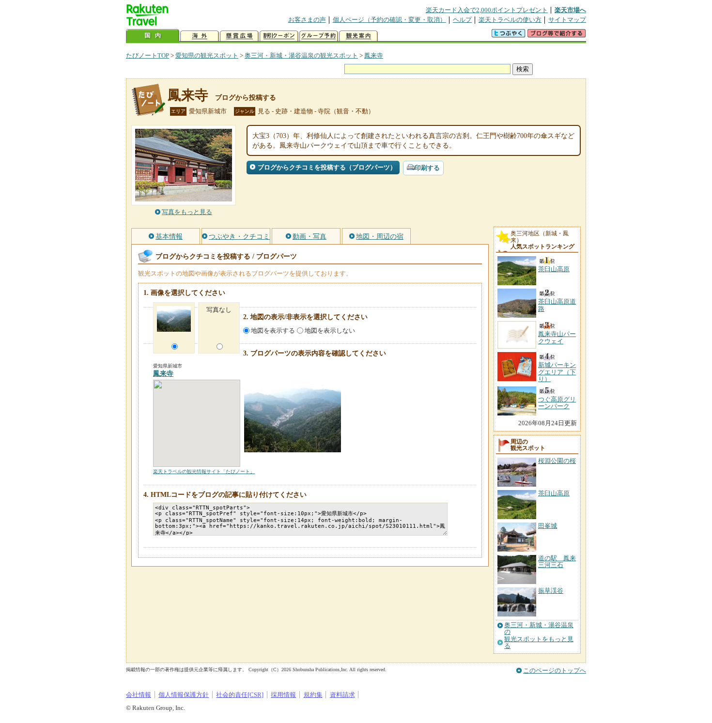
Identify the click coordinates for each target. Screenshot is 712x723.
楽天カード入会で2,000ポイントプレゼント (487, 10)
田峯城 (547, 525)
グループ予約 (318, 36)
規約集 (313, 694)
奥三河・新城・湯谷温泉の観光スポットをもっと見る (538, 635)
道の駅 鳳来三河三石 (557, 561)
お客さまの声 (307, 19)
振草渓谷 (550, 590)
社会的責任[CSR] (239, 694)
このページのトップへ (554, 670)
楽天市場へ (570, 10)
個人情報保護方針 (183, 694)
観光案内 (358, 36)
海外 (199, 36)
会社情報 (138, 694)
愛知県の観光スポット (206, 55)
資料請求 (342, 694)
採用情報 (283, 694)
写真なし (219, 309)
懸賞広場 (239, 36)
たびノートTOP (147, 55)
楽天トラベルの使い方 (510, 19)
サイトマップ (567, 19)
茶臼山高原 (554, 493)
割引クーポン (279, 36)
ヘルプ (462, 19)
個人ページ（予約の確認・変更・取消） (389, 19)
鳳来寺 (373, 55)
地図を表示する (273, 330)
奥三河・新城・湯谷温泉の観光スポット (301, 55)
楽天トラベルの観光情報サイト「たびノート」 (204, 471)
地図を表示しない (330, 330)
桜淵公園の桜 (557, 460)
